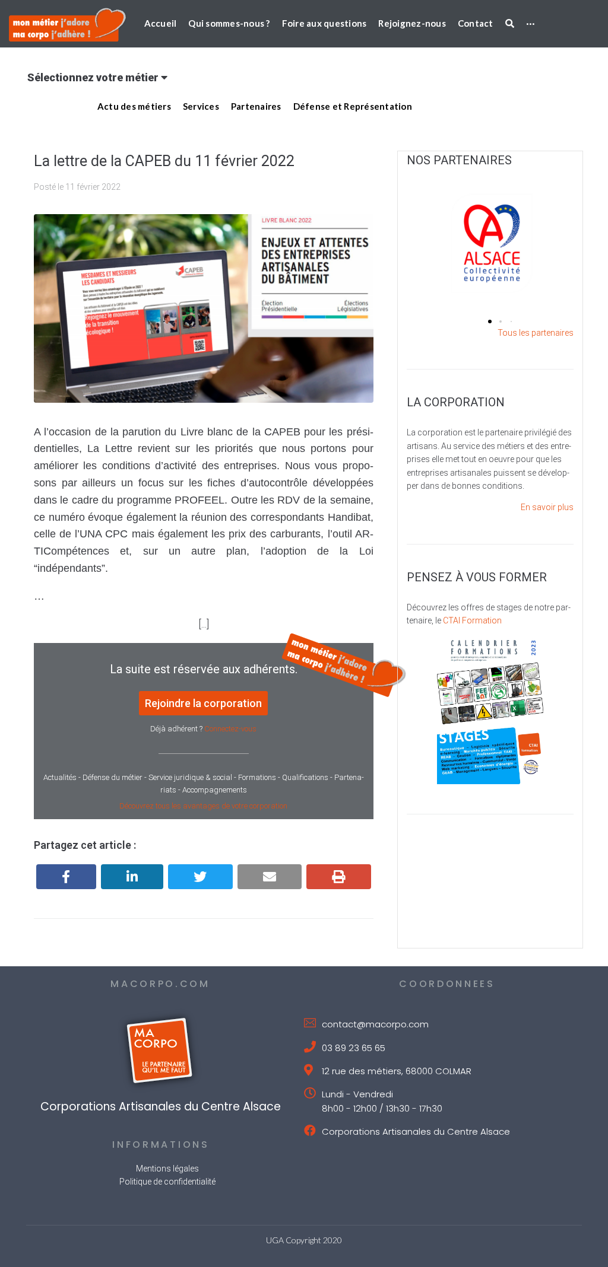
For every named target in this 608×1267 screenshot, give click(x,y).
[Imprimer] (338, 876)
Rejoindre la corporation (203, 703)
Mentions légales (167, 1168)
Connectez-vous (230, 728)
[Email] (270, 876)
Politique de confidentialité (167, 1181)
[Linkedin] (132, 876)
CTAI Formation (472, 620)
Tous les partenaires (536, 333)
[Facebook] (66, 876)
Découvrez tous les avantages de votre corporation (203, 805)
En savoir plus (547, 507)
